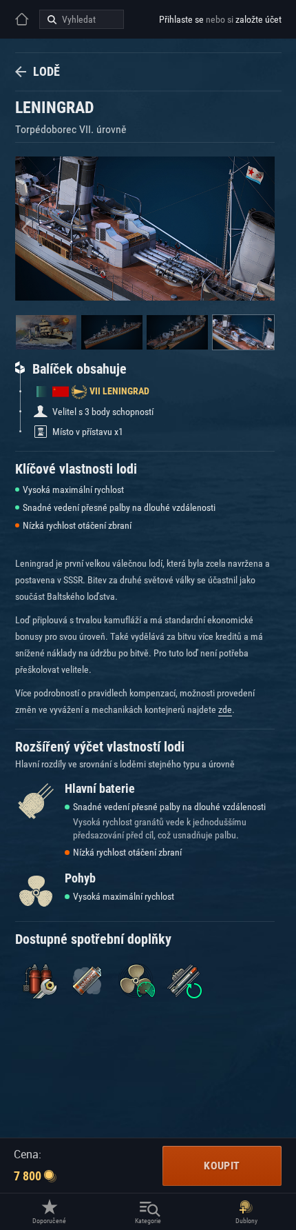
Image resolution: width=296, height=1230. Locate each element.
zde (225, 709)
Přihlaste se (181, 19)
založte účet (258, 19)
